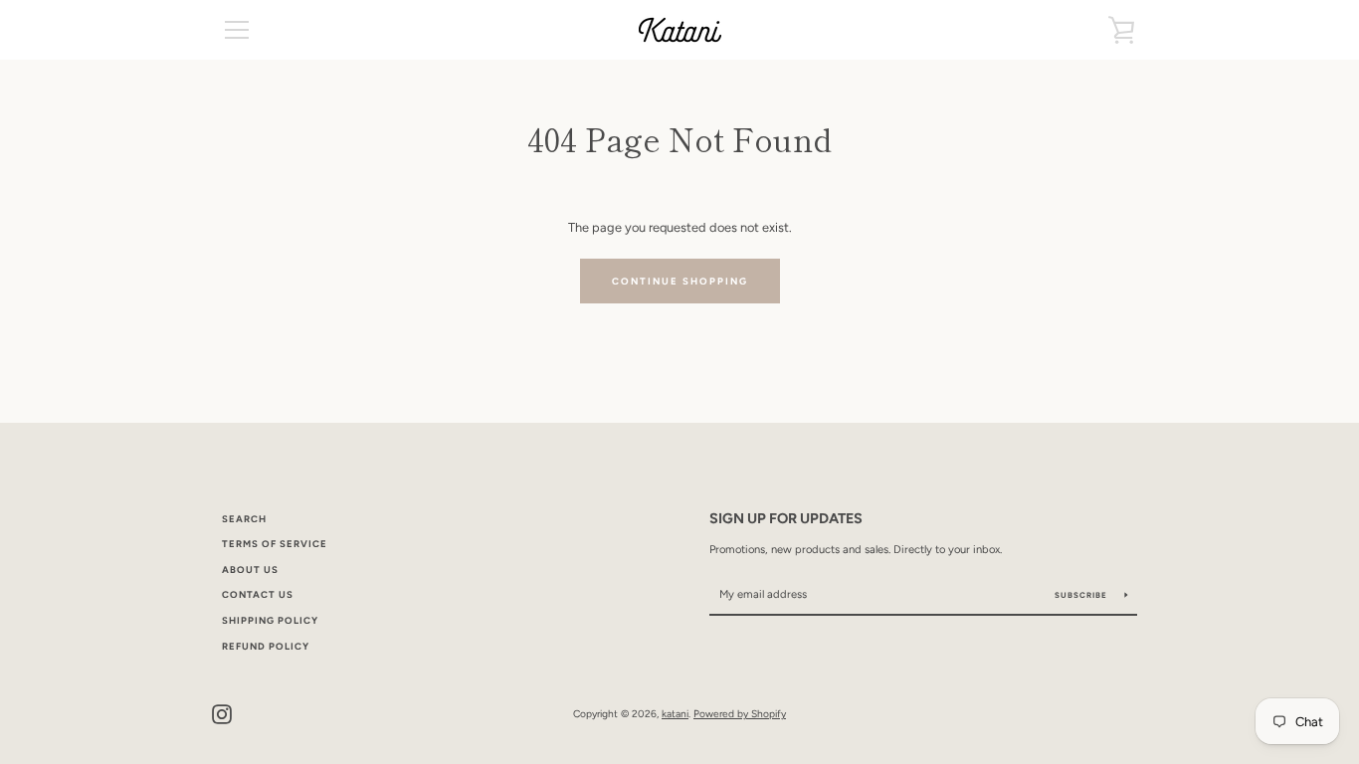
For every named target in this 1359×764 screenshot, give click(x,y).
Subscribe (1082, 595)
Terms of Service (274, 543)
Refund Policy (265, 646)
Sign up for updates (786, 518)
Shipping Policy (270, 620)
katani (675, 713)
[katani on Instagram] (222, 712)
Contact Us (257, 594)
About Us (250, 569)
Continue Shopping (680, 281)
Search (244, 518)
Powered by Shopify (739, 713)
